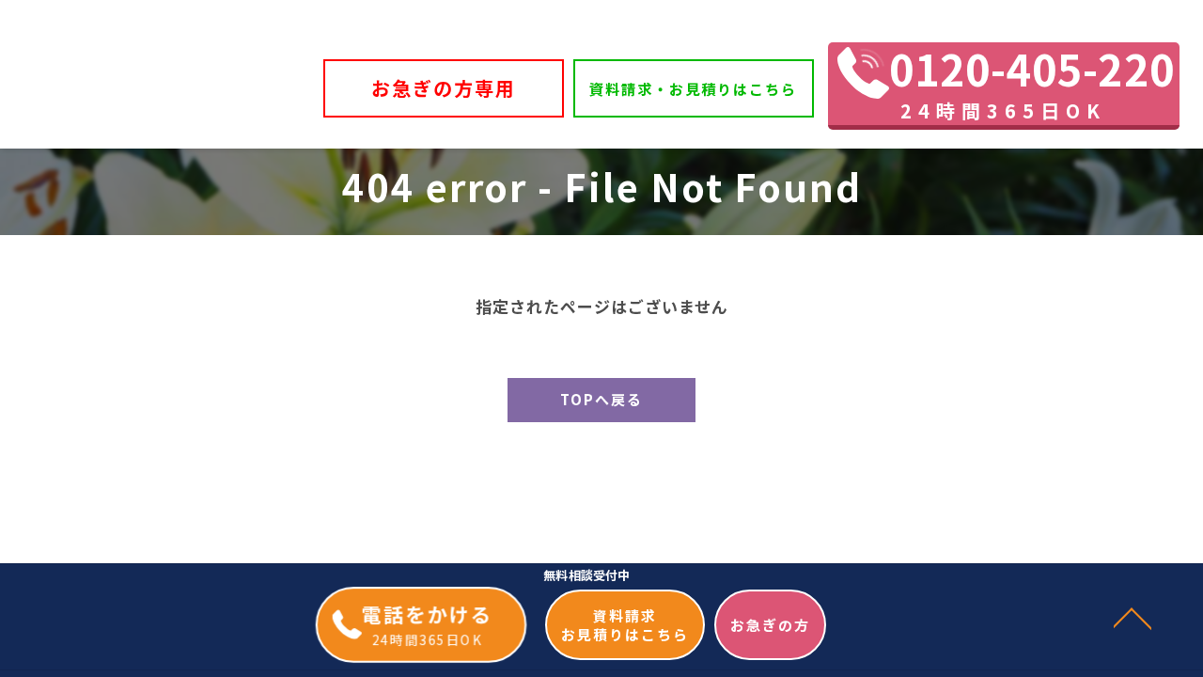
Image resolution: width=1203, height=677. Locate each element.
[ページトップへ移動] (1132, 617)
